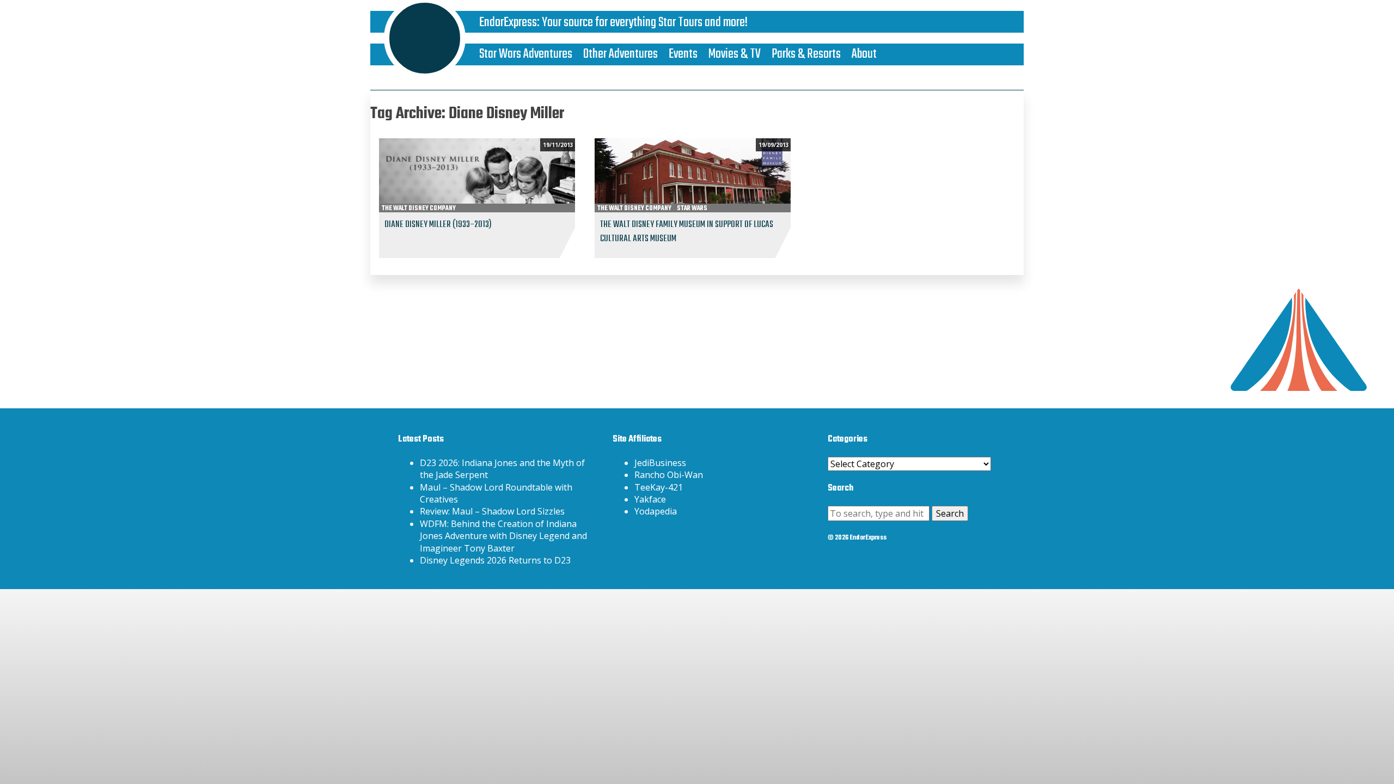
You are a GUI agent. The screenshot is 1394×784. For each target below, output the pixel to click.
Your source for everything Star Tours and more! (645, 22)
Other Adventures (620, 54)
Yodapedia (655, 511)
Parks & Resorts (806, 54)
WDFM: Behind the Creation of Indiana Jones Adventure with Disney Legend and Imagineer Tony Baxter (503, 536)
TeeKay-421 (658, 487)
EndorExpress (508, 22)
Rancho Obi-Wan (668, 475)
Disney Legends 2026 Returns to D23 (495, 560)
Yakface (650, 499)
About (864, 54)
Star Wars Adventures (525, 54)
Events (683, 54)
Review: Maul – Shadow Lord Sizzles (492, 511)
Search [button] (950, 513)
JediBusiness (660, 463)
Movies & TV (734, 54)
